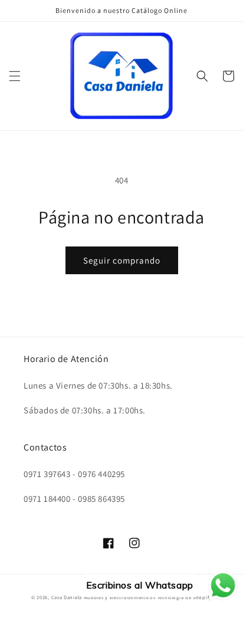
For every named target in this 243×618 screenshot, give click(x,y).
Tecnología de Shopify (184, 597)
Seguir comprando (121, 260)
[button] (15, 76)
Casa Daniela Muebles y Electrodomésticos (103, 597)
